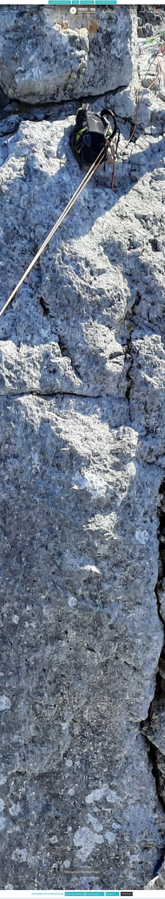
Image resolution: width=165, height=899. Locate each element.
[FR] (158, 9)
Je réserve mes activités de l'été (76, 872)
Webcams (149, 8)
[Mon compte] (142, 9)
